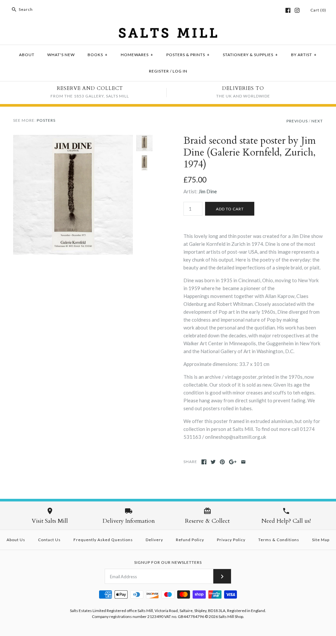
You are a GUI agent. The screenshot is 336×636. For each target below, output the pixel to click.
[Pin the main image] (222, 461)
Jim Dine (208, 191)
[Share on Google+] (233, 461)
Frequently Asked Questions (103, 539)
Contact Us (49, 539)
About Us (16, 539)
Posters (46, 120)
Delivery (154, 539)
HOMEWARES (137, 54)
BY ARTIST (304, 54)
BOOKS (98, 54)
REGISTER (159, 71)
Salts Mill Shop (231, 616)
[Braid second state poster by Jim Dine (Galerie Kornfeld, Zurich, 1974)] (73, 139)
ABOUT (26, 54)
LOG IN (180, 71)
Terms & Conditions (278, 539)
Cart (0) (318, 10)
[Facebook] (287, 10)
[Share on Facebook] (203, 461)
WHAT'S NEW (61, 54)
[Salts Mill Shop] (168, 32)
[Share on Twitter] (213, 461)
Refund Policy (190, 539)
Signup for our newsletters (168, 562)
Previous (297, 120)
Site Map (320, 539)
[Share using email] (243, 461)
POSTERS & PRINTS (188, 54)
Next (317, 120)
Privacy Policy (231, 539)
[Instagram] (297, 10)
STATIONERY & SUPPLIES (250, 54)
